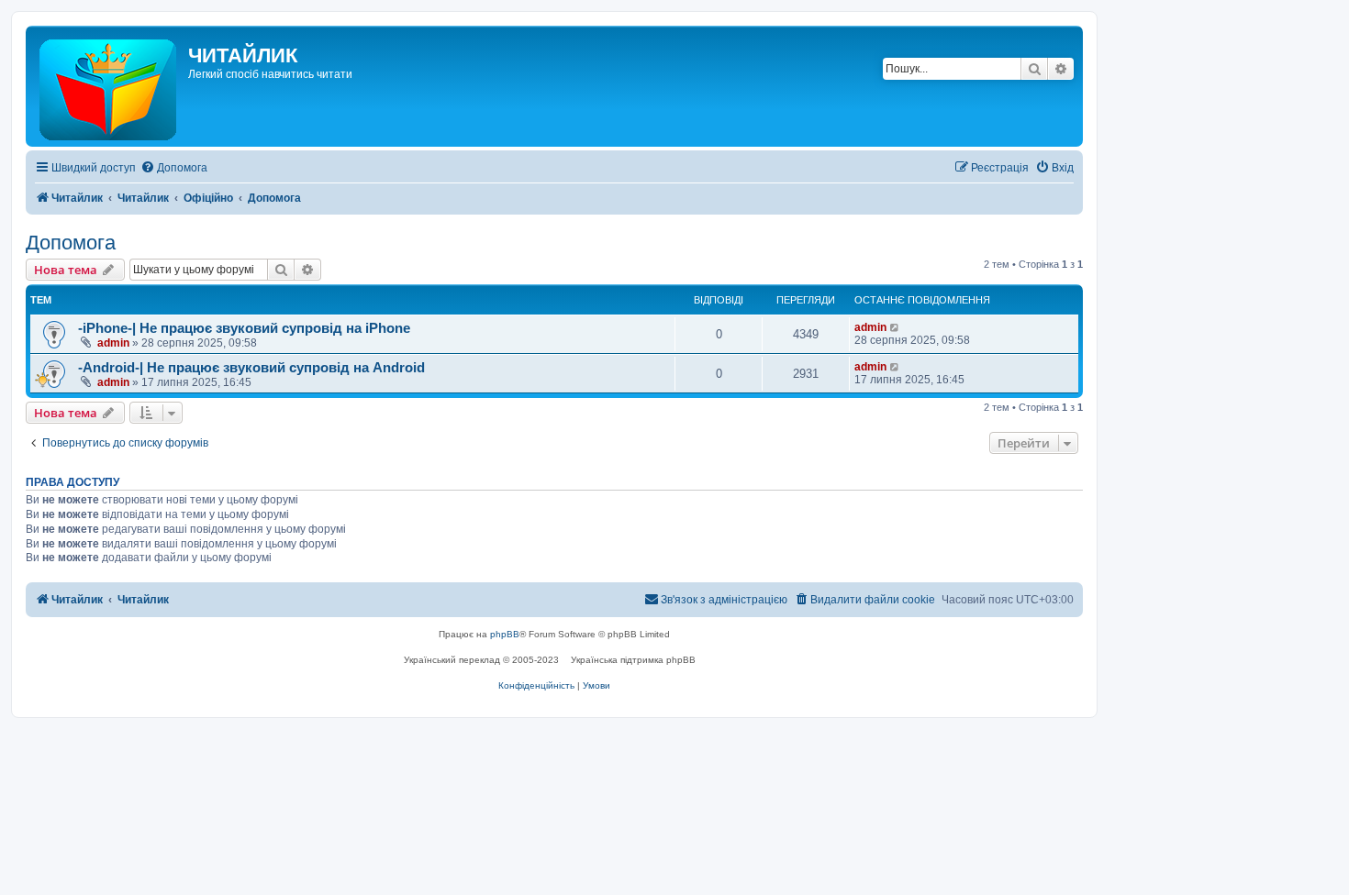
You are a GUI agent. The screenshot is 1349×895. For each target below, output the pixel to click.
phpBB (504, 634)
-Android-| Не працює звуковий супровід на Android (251, 367)
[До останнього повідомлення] (895, 327)
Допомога (71, 242)
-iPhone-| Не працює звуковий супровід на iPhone (244, 328)
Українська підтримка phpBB (633, 660)
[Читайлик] (109, 86)
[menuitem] (173, 168)
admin (113, 343)
